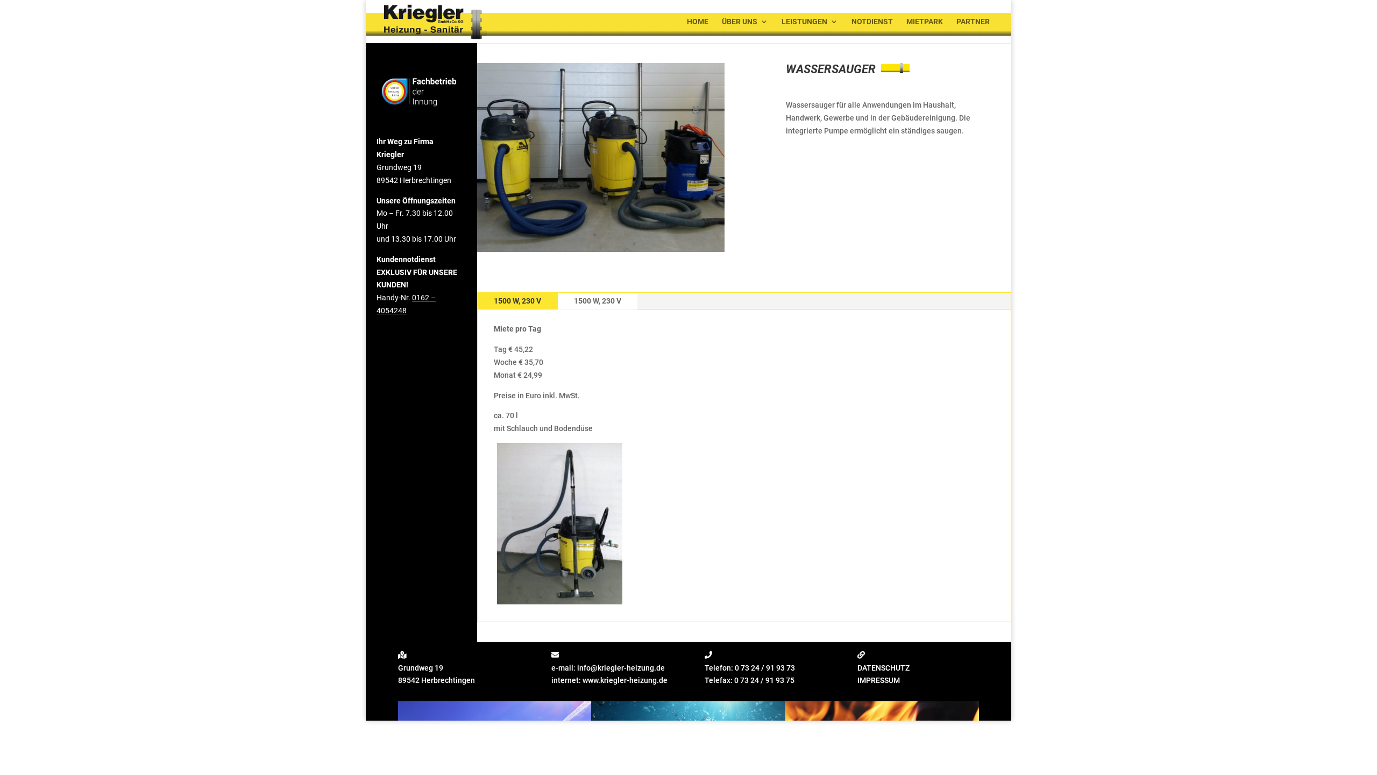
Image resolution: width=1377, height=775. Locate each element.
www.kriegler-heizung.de (625, 680)
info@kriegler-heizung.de (621, 668)
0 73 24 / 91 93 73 (765, 668)
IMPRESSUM (878, 680)
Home (697, 22)
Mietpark (924, 22)
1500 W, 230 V (517, 301)
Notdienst (872, 22)
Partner (973, 22)
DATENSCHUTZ (883, 668)
